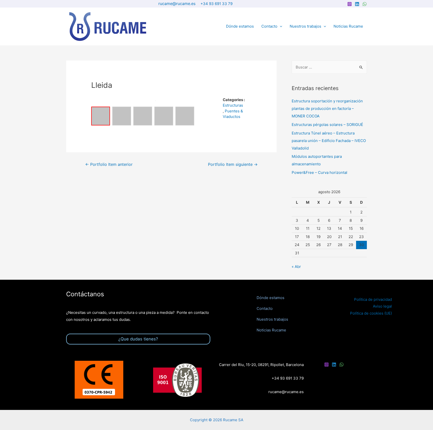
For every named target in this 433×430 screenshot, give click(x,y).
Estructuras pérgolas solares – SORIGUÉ (327, 124)
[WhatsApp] (364, 4)
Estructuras (233, 105)
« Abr (296, 266)
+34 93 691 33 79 (216, 3)
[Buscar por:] (329, 67)
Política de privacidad (373, 299)
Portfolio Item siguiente (233, 164)
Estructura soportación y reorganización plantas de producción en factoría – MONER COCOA (327, 108)
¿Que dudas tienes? (138, 338)
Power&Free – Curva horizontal (319, 172)
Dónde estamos (240, 26)
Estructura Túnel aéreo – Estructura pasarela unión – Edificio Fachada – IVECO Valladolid (329, 141)
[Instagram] (349, 4)
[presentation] (279, 26)
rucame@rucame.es (176, 3)
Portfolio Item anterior (109, 164)
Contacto (269, 26)
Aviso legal (382, 306)
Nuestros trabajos (305, 26)
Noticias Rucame (348, 26)
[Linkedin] (357, 4)
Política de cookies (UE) (371, 313)
